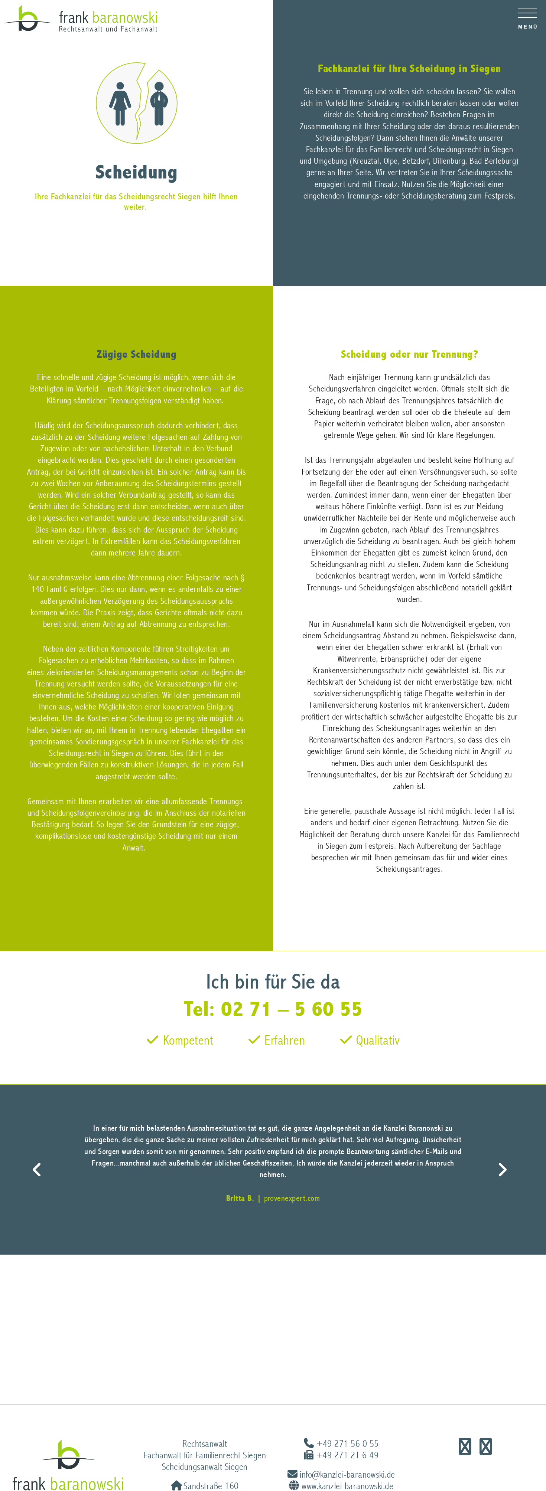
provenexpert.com (292, 1198)
